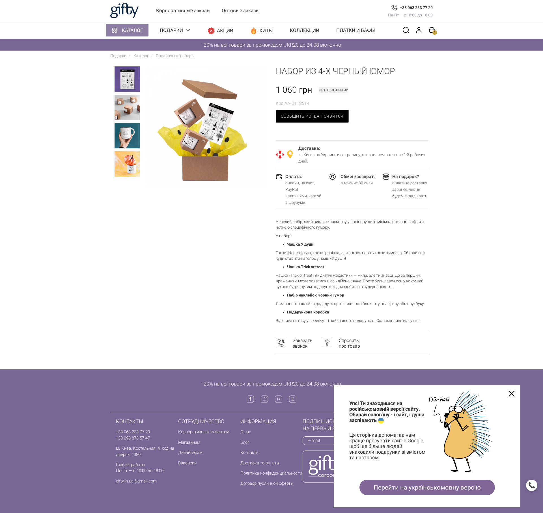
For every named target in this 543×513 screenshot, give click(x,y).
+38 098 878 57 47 (133, 438)
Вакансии (187, 463)
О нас (245, 431)
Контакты (249, 452)
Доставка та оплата (259, 463)
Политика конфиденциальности (271, 473)
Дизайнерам (190, 452)
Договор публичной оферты (267, 483)
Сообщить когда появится (312, 116)
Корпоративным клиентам (203, 431)
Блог (244, 442)
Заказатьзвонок (303, 343)
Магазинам (189, 442)
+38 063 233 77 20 (416, 7)
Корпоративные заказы (183, 10)
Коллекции (304, 30)
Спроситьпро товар (349, 343)
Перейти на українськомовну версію (427, 487)
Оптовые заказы (241, 10)
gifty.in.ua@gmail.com (136, 481)
